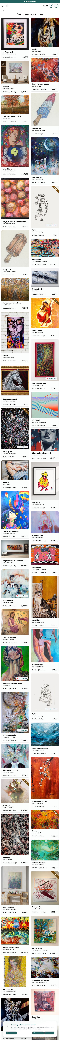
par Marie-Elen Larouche (39, 950)
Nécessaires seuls (38, 1033)
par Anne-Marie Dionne (39, 982)
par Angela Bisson (8, 603)
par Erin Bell (6, 118)
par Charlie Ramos (38, 667)
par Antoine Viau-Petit (9, 991)
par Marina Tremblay (9, 401)
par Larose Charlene (9, 533)
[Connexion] (56, 6)
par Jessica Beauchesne (10, 171)
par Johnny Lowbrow (9, 272)
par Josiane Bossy (8, 358)
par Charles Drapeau (9, 454)
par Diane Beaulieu (38, 750)
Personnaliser (12, 1033)
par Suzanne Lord (8, 563)
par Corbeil (6, 484)
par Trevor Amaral (38, 504)
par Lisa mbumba (8, 807)
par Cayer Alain (7, 859)
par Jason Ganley (37, 232)
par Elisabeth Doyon (9, 224)
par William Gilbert (8, 89)
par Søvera (35, 291)
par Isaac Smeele (37, 537)
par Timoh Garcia (37, 1019)
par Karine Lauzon (37, 455)
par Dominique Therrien (39, 261)
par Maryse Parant (38, 385)
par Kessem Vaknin (8, 949)
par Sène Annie (36, 86)
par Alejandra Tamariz (39, 569)
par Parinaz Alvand (8, 639)
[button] (2, 6)
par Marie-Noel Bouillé (9, 54)
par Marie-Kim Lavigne (39, 422)
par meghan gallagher (9, 909)
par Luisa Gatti (36, 51)
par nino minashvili (37, 332)
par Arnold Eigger (37, 803)
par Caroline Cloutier (9, 737)
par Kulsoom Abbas (38, 865)
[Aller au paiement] (51, 6)
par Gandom (6, 685)
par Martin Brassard (38, 909)
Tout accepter (49, 1033)
